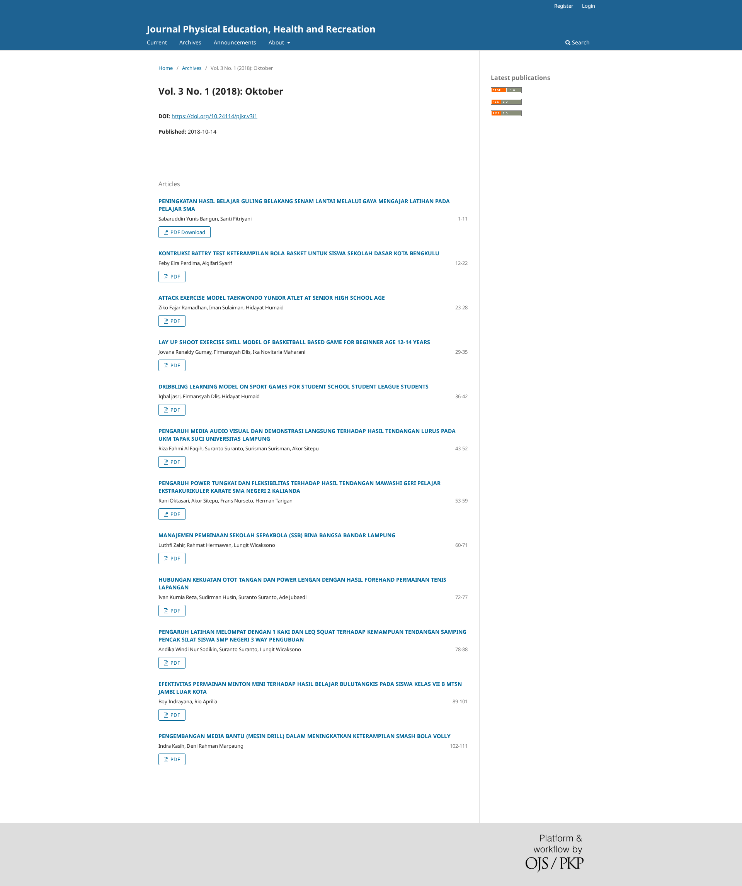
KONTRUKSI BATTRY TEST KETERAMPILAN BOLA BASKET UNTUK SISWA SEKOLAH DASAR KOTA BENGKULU (298, 253)
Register (563, 5)
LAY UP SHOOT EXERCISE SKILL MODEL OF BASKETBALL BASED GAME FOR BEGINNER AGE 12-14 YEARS (294, 342)
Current (157, 42)
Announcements (235, 42)
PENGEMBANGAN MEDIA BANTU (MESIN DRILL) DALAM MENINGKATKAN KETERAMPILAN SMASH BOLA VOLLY (304, 736)
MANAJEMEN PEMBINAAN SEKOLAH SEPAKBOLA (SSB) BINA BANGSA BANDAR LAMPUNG (276, 535)
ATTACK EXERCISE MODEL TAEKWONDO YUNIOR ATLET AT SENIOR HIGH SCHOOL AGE (271, 297)
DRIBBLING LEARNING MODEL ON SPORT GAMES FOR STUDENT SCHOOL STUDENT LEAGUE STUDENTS (293, 386)
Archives (190, 42)
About (277, 42)
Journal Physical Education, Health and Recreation (261, 28)
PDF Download (187, 232)
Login (588, 5)
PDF (174, 276)
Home (165, 67)
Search (580, 42)
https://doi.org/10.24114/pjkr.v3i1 (214, 116)
